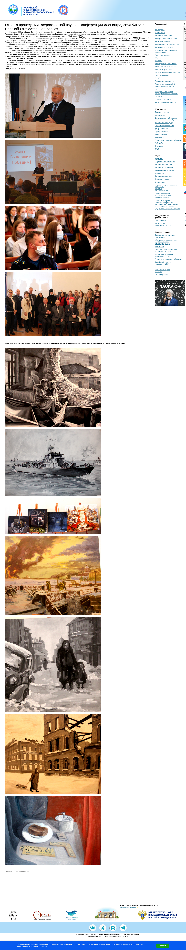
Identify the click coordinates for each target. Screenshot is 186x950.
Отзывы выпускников (163, 99)
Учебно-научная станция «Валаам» (168, 140)
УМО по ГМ (159, 143)
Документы (159, 159)
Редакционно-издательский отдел (168, 72)
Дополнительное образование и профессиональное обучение (166, 119)
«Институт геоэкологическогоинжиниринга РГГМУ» (166, 250)
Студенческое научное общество (167, 209)
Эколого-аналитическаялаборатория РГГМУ (164, 255)
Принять (162, 946)
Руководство (159, 30)
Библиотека (159, 137)
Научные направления (163, 164)
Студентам (159, 146)
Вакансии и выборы (162, 41)
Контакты (158, 97)
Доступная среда (161, 129)
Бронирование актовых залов (166, 38)
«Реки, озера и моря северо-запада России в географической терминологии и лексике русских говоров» (167, 203)
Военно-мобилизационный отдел (167, 44)
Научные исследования (164, 167)
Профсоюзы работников (164, 69)
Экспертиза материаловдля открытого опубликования (166, 93)
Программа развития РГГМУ (165, 67)
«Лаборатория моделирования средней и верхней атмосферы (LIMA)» (166, 242)
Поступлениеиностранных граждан (163, 224)
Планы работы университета (166, 64)
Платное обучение (162, 112)
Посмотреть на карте (128, 907)
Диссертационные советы (164, 176)
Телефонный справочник (164, 81)
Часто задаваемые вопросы (165, 102)
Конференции (160, 182)
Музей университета (162, 55)
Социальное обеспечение (164, 126)
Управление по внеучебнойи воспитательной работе (165, 85)
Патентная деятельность (164, 170)
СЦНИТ (157, 78)
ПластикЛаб (159, 247)
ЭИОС (157, 149)
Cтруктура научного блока (165, 162)
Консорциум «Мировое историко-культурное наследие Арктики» (163, 195)
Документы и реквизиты (164, 47)
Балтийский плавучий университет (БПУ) (163, 263)
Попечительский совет (163, 36)
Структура (158, 27)
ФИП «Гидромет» (161, 275)
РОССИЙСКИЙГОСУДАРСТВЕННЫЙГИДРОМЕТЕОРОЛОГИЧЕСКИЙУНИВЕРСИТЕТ (38, 11)
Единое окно (159, 89)
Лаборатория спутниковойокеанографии (164, 236)
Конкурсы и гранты (162, 179)
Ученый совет (160, 33)
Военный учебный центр (164, 123)
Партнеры (158, 61)
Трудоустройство (161, 131)
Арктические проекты (163, 267)
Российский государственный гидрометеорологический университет (113, 934)
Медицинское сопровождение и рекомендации (166, 51)
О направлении (160, 221)
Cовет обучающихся (162, 75)
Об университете (161, 58)
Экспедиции (159, 173)
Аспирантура (159, 115)
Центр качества (161, 134)
